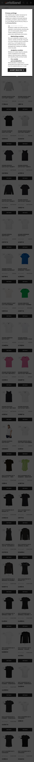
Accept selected (16, 70)
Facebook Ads (12, 44)
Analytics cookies (17, 50)
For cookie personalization (16, 60)
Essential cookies (17, 26)
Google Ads (19, 43)
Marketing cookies (17, 36)
